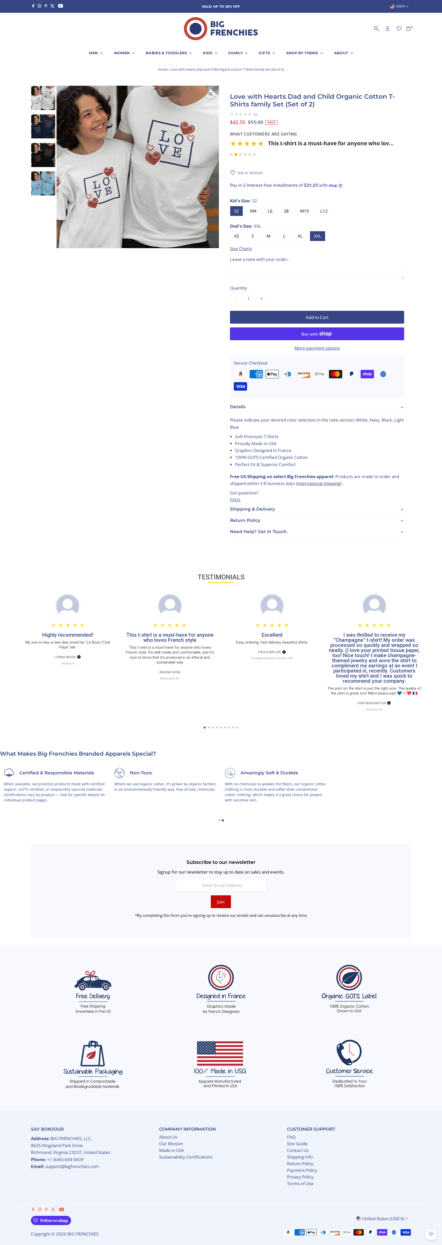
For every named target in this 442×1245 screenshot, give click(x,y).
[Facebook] (33, 6)
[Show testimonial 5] (249, 154)
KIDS (208, 53)
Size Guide (297, 1144)
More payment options (317, 348)
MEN (94, 53)
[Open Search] (376, 28)
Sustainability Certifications (186, 1157)
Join (221, 902)
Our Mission (171, 1144)
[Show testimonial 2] (236, 154)
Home (163, 69)
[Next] (77, 94)
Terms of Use (300, 1183)
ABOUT (341, 53)
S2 (236, 211)
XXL (317, 236)
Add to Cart (317, 317)
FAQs (235, 500)
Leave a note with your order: (259, 259)
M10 (304, 211)
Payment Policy (302, 1170)
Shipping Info (300, 1157)
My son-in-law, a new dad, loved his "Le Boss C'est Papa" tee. (67, 645)
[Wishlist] (399, 28)
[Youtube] (60, 6)
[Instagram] (39, 6)
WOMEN (122, 53)
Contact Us (297, 1150)
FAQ (291, 1137)
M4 (253, 211)
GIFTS (265, 53)
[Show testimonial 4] (245, 154)
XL (300, 236)
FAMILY (236, 53)
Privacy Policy (300, 1177)
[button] (312, 145)
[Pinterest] (46, 6)
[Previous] (65, 94)
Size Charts (241, 248)
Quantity (238, 288)
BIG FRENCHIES (82, 1234)
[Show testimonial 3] (240, 154)
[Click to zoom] (210, 94)
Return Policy (300, 1163)
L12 (324, 211)
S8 (286, 211)
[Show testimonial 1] (231, 154)
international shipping (318, 483)
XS (236, 236)
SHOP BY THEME (302, 53)
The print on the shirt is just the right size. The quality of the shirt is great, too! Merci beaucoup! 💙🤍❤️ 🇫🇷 (374, 691)
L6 (270, 211)
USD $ (400, 6)
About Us (168, 1137)
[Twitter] (52, 6)
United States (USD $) (383, 1218)
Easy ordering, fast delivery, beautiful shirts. (272, 642)
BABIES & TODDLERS (167, 53)
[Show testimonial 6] (254, 154)
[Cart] (408, 28)
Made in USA (171, 1150)
